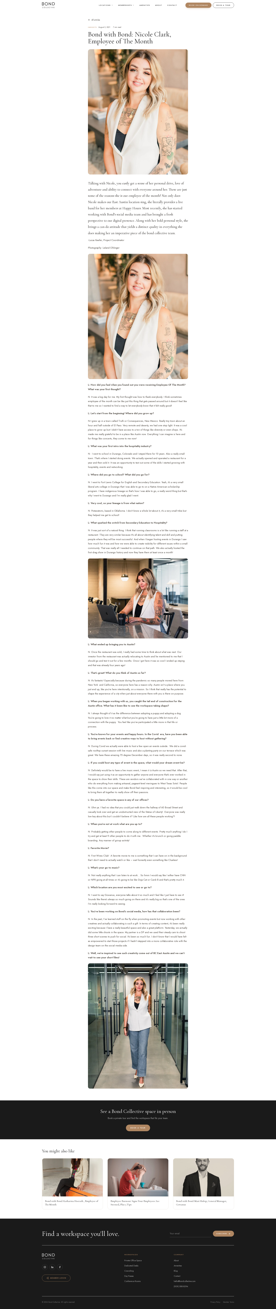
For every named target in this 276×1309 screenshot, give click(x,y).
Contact (172, 5)
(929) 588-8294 (181, 1286)
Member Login (58, 1278)
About (158, 5)
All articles (95, 19)
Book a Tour (223, 5)
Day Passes (129, 1276)
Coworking (129, 1270)
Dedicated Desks (131, 1265)
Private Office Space (133, 1260)
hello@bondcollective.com (184, 1281)
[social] (45, 1267)
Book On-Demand (198, 5)
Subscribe (221, 1233)
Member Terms (228, 1302)
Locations (105, 5)
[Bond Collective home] (48, 5)
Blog (176, 1270)
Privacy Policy (215, 1302)
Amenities (144, 5)
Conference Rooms (132, 1281)
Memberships (125, 5)
